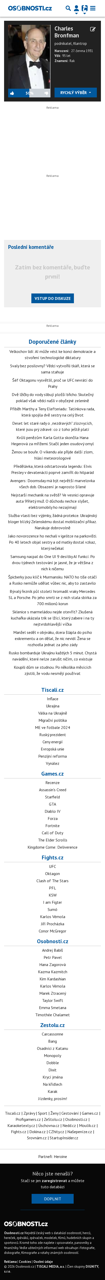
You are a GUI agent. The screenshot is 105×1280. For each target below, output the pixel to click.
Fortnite (52, 825)
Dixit (52, 1069)
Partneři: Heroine (52, 1156)
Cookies (25, 1261)
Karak (52, 1091)
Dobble (52, 1062)
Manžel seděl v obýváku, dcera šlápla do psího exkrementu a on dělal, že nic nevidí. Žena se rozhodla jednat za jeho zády (52, 638)
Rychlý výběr (74, 92)
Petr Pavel (53, 957)
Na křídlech (52, 1084)
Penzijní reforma (52, 756)
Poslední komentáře (31, 246)
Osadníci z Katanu (52, 1048)
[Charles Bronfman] (29, 56)
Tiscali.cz (52, 689)
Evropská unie (52, 748)
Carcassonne (52, 1034)
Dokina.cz (37, 1131)
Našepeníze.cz (79, 1131)
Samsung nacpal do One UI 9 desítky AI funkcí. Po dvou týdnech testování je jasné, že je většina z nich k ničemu (52, 562)
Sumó (52, 909)
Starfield (52, 796)
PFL (52, 887)
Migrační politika (52, 720)
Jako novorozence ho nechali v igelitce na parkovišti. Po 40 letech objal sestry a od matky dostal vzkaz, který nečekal (52, 542)
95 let (66, 56)
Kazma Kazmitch (52, 971)
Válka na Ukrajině (52, 713)
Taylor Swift (52, 1000)
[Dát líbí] (16, 93)
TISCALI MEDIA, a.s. (50, 1266)
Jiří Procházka (52, 923)
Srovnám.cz (37, 1137)
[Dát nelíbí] (42, 93)
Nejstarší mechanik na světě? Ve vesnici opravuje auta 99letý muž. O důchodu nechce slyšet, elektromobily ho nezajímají (52, 501)
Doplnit (52, 1198)
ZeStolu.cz (53, 1119)
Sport (42, 1113)
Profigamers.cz (28, 1119)
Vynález (52, 763)
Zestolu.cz (52, 1025)
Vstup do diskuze (53, 298)
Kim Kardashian (53, 978)
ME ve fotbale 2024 (52, 727)
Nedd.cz (69, 1125)
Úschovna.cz (48, 1125)
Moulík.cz (87, 1125)
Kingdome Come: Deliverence (52, 847)
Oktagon (52, 873)
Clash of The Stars (52, 880)
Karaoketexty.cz (21, 1125)
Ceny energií (53, 741)
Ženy (54, 1113)
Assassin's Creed (52, 789)
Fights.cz (52, 857)
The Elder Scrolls (52, 839)
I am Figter (52, 902)
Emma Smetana (52, 1007)
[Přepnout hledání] (68, 8)
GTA (52, 804)
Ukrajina (52, 705)
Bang (52, 1041)
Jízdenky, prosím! (52, 1098)
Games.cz (52, 773)
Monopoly (52, 1055)
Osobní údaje (43, 1261)
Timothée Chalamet (52, 1014)
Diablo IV (52, 811)
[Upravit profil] (93, 29)
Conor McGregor (52, 930)
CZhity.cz (56, 1131)
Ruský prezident (52, 734)
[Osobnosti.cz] (30, 8)
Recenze (52, 782)
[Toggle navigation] (93, 8)
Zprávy (29, 1113)
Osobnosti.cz (52, 941)
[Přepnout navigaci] (76, 8)
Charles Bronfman (67, 32)
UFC (52, 866)
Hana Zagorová (52, 964)
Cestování (70, 1113)
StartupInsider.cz (64, 1137)
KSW (53, 895)
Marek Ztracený (52, 993)
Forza (53, 818)
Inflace (52, 698)
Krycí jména (53, 1077)
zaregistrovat (54, 1180)
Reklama (10, 1261)
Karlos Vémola (52, 916)
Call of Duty (52, 832)
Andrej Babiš (52, 950)
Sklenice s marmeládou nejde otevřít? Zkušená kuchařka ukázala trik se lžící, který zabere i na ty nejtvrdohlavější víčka (52, 618)
